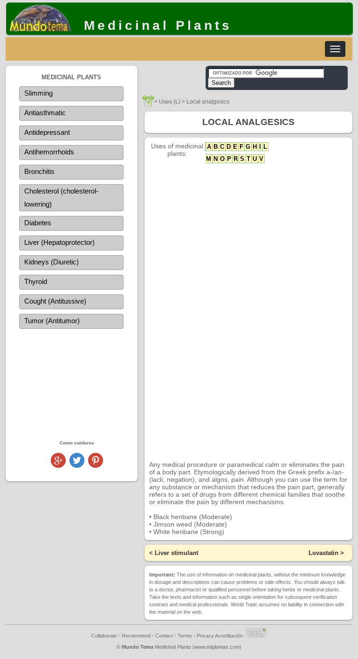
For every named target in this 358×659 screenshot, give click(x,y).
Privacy (205, 635)
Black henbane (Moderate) (192, 516)
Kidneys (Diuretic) (51, 262)
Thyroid (35, 281)
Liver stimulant (176, 552)
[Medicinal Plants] (148, 104)
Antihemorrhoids (49, 152)
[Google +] (58, 465)
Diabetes (37, 223)
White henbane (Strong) (188, 531)
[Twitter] (76, 465)
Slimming (38, 93)
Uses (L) (169, 101)
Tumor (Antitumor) (52, 321)
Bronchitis (39, 171)
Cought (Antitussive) (55, 301)
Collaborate (104, 635)
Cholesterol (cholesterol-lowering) (61, 197)
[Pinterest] (95, 465)
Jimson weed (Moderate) (190, 524)
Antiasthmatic (45, 113)
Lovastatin (323, 552)
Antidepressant (47, 132)
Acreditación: (230, 635)
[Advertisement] (72, 383)
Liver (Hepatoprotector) (59, 242)
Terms (185, 635)
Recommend (136, 635)
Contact (164, 635)
